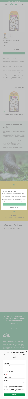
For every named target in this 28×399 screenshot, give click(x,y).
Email (5, 374)
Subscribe (14, 394)
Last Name (6, 369)
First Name (6, 363)
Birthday (6, 380)
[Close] (26, 351)
